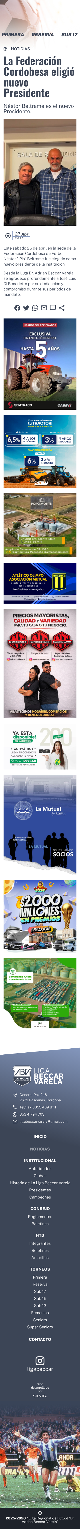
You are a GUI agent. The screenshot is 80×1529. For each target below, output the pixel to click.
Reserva (40, 1284)
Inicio (40, 1136)
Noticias (40, 1149)
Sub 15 (40, 1298)
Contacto (40, 1339)
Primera (40, 1277)
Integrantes (40, 1243)
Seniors (40, 1319)
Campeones (40, 1197)
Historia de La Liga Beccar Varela (40, 1182)
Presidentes (40, 1190)
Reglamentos (40, 1216)
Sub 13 (40, 1305)
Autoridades (40, 1168)
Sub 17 (40, 1291)
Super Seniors (40, 1327)
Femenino (40, 1312)
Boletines (40, 1223)
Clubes (40, 1175)
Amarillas (40, 1257)
